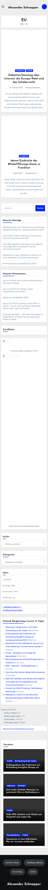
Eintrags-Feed (9, 586)
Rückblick (22, 786)
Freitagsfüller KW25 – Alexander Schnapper (21, 314)
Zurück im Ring (12, 862)
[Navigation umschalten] (3, 6)
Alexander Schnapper (23, 7)
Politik (29, 71)
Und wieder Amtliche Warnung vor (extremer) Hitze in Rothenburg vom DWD (23, 792)
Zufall (32, 872)
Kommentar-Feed (10, 592)
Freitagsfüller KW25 (20, 297)
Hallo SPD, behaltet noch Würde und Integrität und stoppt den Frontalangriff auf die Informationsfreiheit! (23, 246)
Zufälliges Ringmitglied (12, 610)
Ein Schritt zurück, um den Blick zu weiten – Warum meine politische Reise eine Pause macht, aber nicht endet (21, 306)
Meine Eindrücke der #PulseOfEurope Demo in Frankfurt (24, 164)
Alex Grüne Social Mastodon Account (18, 729)
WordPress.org (9, 597)
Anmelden (7, 580)
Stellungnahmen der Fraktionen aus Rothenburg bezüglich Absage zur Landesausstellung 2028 (21, 637)
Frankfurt (20, 71)
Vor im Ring (17, 872)
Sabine (6, 297)
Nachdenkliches (13, 835)
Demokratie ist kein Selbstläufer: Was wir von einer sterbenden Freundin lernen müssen (22, 841)
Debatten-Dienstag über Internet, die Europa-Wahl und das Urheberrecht (24, 79)
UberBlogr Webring (12, 607)
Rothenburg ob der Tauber (25, 761)
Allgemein (11, 786)
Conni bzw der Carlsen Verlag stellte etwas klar (25, 672)
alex (4, 281)
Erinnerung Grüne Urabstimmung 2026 (19, 263)
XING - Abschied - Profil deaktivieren (21, 666)
